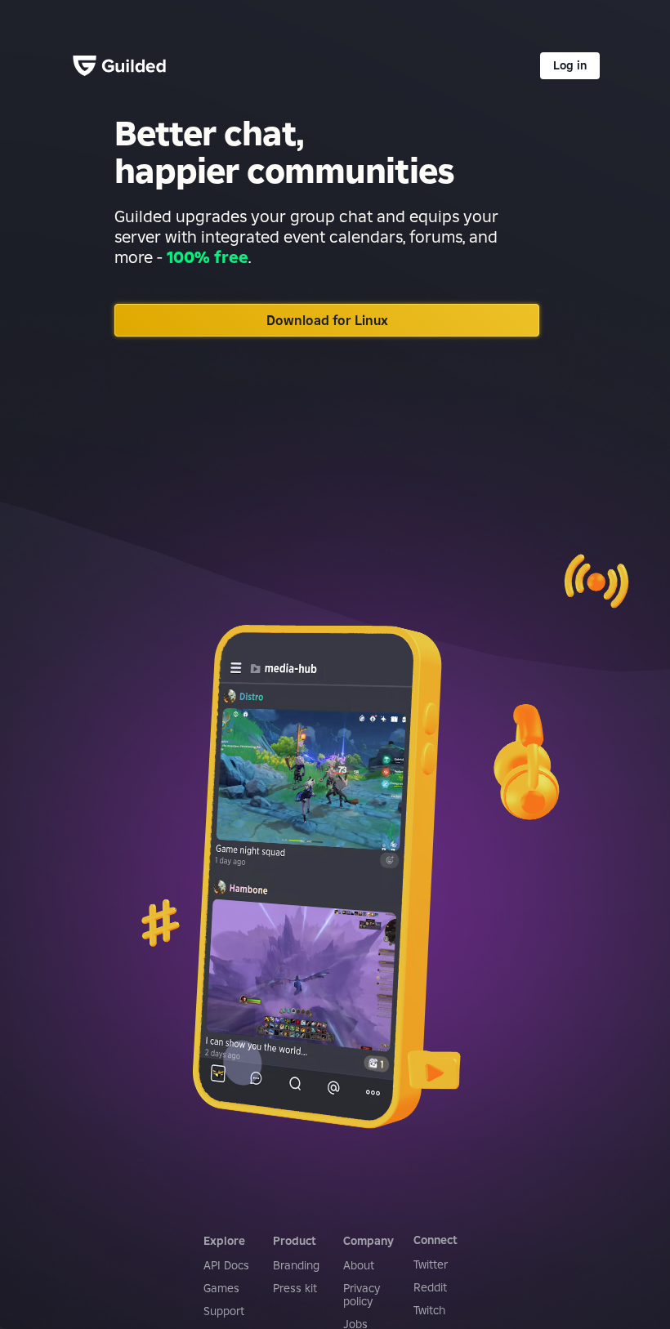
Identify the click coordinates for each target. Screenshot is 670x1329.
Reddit (430, 1287)
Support (223, 1311)
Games (221, 1288)
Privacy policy (361, 1295)
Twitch (429, 1310)
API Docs (226, 1265)
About (358, 1265)
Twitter (430, 1264)
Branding (296, 1265)
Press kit (295, 1288)
